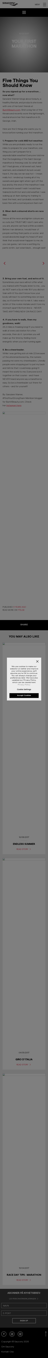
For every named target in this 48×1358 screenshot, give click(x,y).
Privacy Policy (24, 684)
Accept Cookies (24, 695)
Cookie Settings (24, 689)
